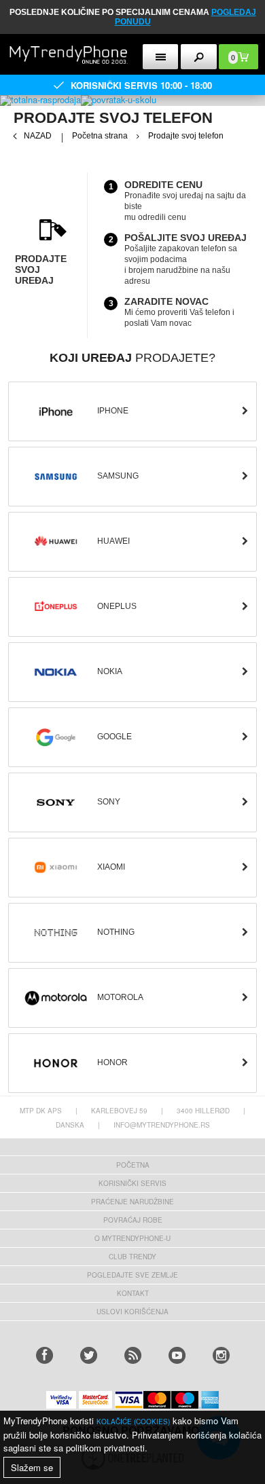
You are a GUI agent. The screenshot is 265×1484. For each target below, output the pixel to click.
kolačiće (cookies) (133, 1421)
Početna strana (100, 136)
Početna (132, 1165)
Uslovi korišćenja (132, 1311)
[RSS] (132, 1355)
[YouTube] (177, 1355)
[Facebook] (44, 1355)
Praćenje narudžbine (132, 1201)
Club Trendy (132, 1256)
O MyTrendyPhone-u (132, 1238)
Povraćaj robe (132, 1220)
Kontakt (133, 1293)
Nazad (38, 136)
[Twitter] (88, 1355)
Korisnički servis (132, 1183)
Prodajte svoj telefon (186, 136)
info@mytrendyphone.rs (161, 1125)
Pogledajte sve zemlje (132, 1275)
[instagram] (221, 1355)
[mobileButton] (199, 56)
